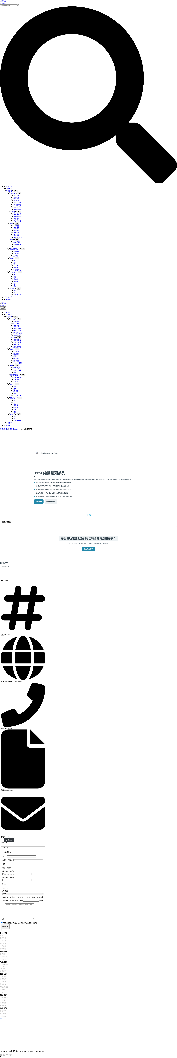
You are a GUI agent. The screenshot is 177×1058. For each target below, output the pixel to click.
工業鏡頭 (3, 979)
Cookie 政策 (4, 959)
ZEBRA (2, 966)
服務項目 (3, 938)
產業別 (7, 860)
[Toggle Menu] (16, 191)
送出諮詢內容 (5, 926)
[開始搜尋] (18, 5)
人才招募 (3, 941)
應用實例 (3, 1013)
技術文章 (3, 1011)
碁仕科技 (3, 3)
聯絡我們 (3, 949)
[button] (88, 183)
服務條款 (3, 954)
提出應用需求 (88, 549)
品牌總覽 (3, 971)
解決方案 (3, 1016)
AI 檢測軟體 (4, 987)
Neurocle (2, 968)
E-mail (4, 884)
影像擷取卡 (3, 984)
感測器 (2, 992)
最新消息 (3, 943)
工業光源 (3, 981)
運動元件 (3, 989)
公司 (4, 856)
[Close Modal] (1, 930)
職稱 (7, 868)
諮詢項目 (5, 891)
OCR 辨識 (3, 1000)
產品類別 (9, 897)
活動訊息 (3, 946)
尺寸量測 (3, 1005)
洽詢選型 (39, 501)
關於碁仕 (3, 935)
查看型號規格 (50, 501)
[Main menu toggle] (3, 308)
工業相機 (3, 976)
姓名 (4, 864)
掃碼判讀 (3, 1003)
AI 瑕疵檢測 (4, 997)
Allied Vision (4, 964)
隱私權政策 (3, 957)
